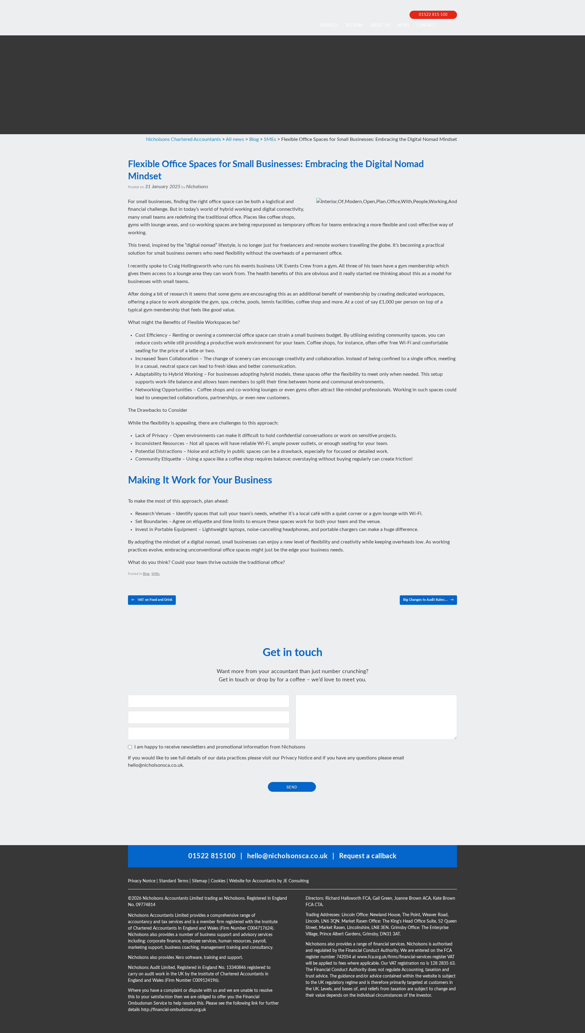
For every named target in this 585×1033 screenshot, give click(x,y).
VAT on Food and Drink (151, 599)
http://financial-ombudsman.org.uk (173, 1010)
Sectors (354, 25)
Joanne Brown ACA (412, 898)
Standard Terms (173, 881)
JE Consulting (296, 881)
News (403, 25)
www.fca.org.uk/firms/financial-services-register (401, 957)
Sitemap (199, 881)
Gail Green (382, 898)
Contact (426, 25)
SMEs (155, 574)
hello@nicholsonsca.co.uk (155, 765)
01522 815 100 (433, 15)
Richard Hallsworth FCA (347, 898)
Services (329, 25)
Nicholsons (197, 186)
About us (380, 25)
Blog (146, 574)
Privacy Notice (296, 757)
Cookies (218, 881)
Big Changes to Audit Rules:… (428, 599)
